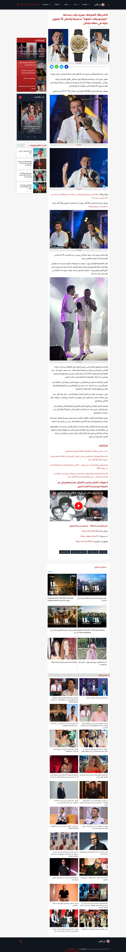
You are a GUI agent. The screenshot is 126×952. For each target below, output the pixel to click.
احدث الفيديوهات (33, 145)
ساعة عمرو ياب (64, 552)
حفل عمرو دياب (93, 552)
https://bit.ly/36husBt (90, 531)
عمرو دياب (103, 552)
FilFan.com (106, 949)
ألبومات (56, 4)
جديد (75, 4)
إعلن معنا (71, 949)
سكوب (66, 4)
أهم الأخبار (39, 40)
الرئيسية (84, 4)
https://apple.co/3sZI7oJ (91, 536)
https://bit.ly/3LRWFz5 (85, 541)
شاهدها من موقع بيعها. (98, 206)
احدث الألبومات (39, 97)
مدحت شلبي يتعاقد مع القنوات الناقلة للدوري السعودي (86, 451)
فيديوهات (46, 4)
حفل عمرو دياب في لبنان (79, 552)
